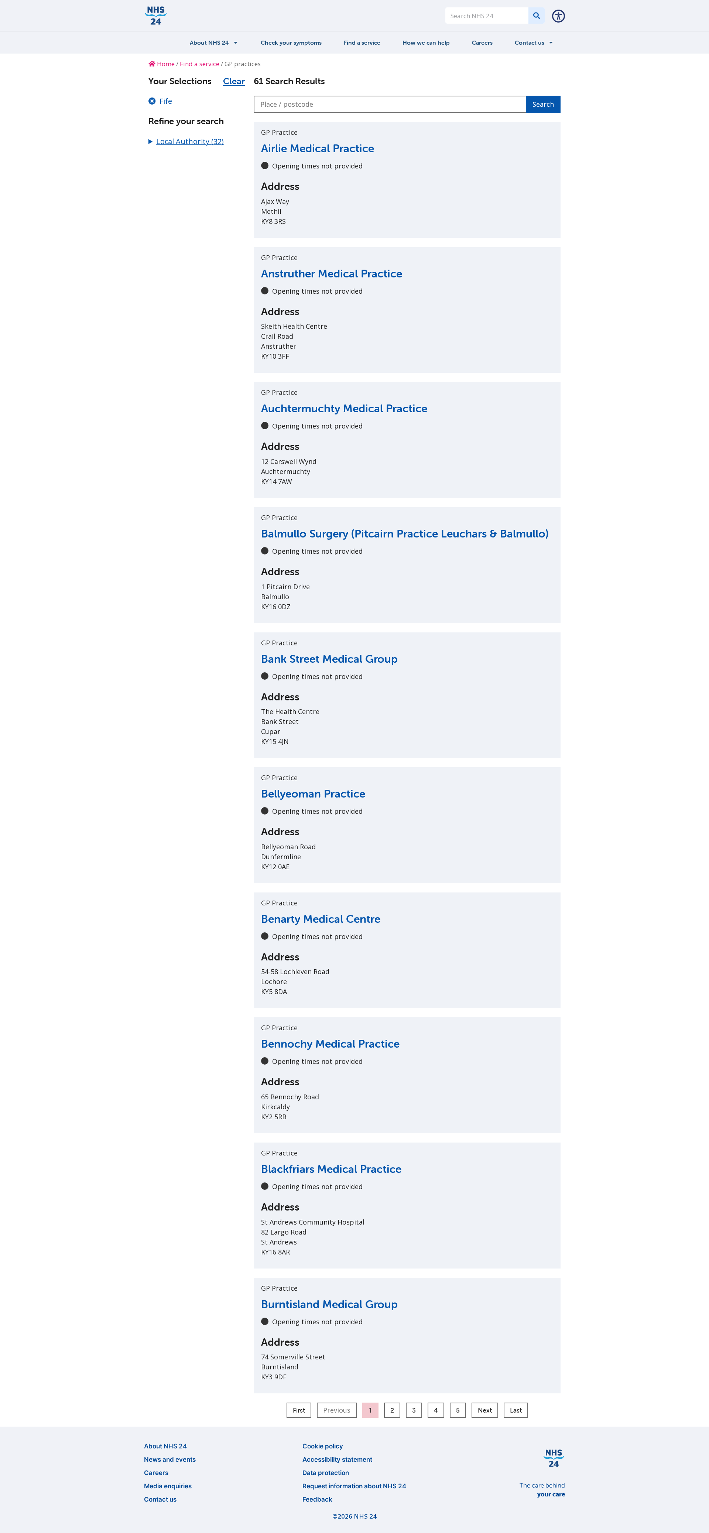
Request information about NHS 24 (354, 1486)
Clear (234, 81)
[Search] (536, 15)
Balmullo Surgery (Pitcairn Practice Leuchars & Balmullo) (405, 533)
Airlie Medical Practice (317, 148)
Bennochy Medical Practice (330, 1044)
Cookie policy (322, 1446)
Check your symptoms (291, 42)
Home (165, 63)
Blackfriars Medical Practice (331, 1169)
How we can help (426, 42)
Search (543, 104)
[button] (558, 16)
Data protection (325, 1472)
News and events (170, 1459)
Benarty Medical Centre (320, 919)
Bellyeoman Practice (313, 793)
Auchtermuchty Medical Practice (344, 408)
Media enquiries (168, 1486)
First (299, 1410)
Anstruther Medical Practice (331, 273)
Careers (482, 42)
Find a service (362, 42)
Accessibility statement (337, 1459)
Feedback (317, 1499)
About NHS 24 (209, 42)
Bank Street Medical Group (329, 659)
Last (516, 1410)
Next (485, 1410)
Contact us (529, 42)
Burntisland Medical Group (329, 1304)
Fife (166, 101)
